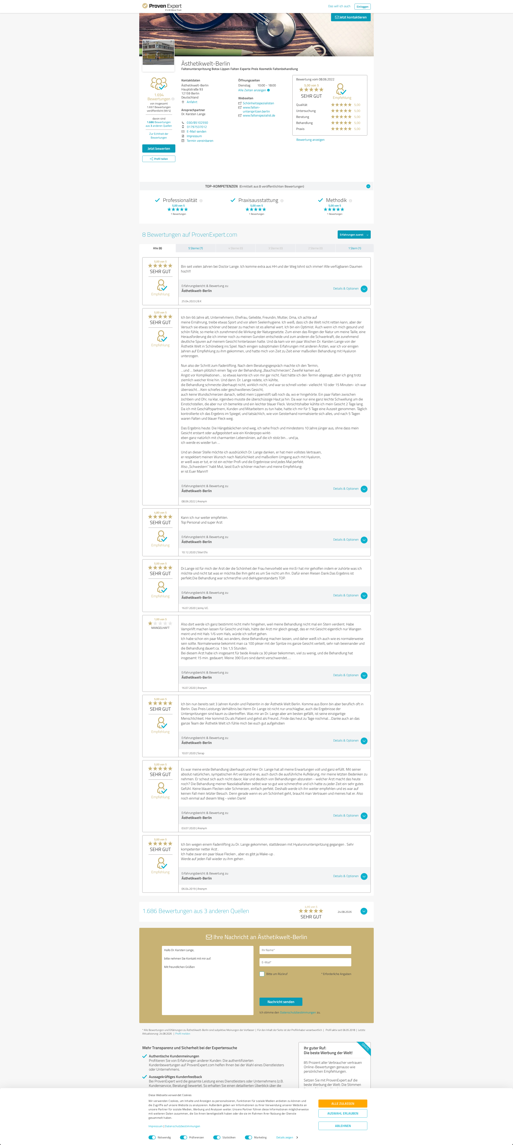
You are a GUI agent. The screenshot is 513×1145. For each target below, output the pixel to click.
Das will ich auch (339, 6)
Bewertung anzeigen (309, 139)
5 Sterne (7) (195, 248)
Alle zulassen (342, 1103)
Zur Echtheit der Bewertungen (158, 135)
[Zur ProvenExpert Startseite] (162, 7)
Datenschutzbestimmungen (182, 1126)
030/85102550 (197, 122)
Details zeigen (284, 1137)
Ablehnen (343, 1126)
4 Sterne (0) (235, 248)
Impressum (155, 1126)
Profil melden (182, 1033)
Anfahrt (192, 102)
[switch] (183, 1137)
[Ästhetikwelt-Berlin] (158, 55)
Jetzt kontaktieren (353, 17)
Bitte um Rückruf (277, 974)
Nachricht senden (281, 1001)
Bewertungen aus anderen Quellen (159, 124)
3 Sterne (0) (275, 248)
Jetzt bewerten (159, 148)
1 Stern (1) (354, 248)
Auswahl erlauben (342, 1113)
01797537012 (197, 127)
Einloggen (363, 6)
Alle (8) (157, 248)
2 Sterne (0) (315, 248)
